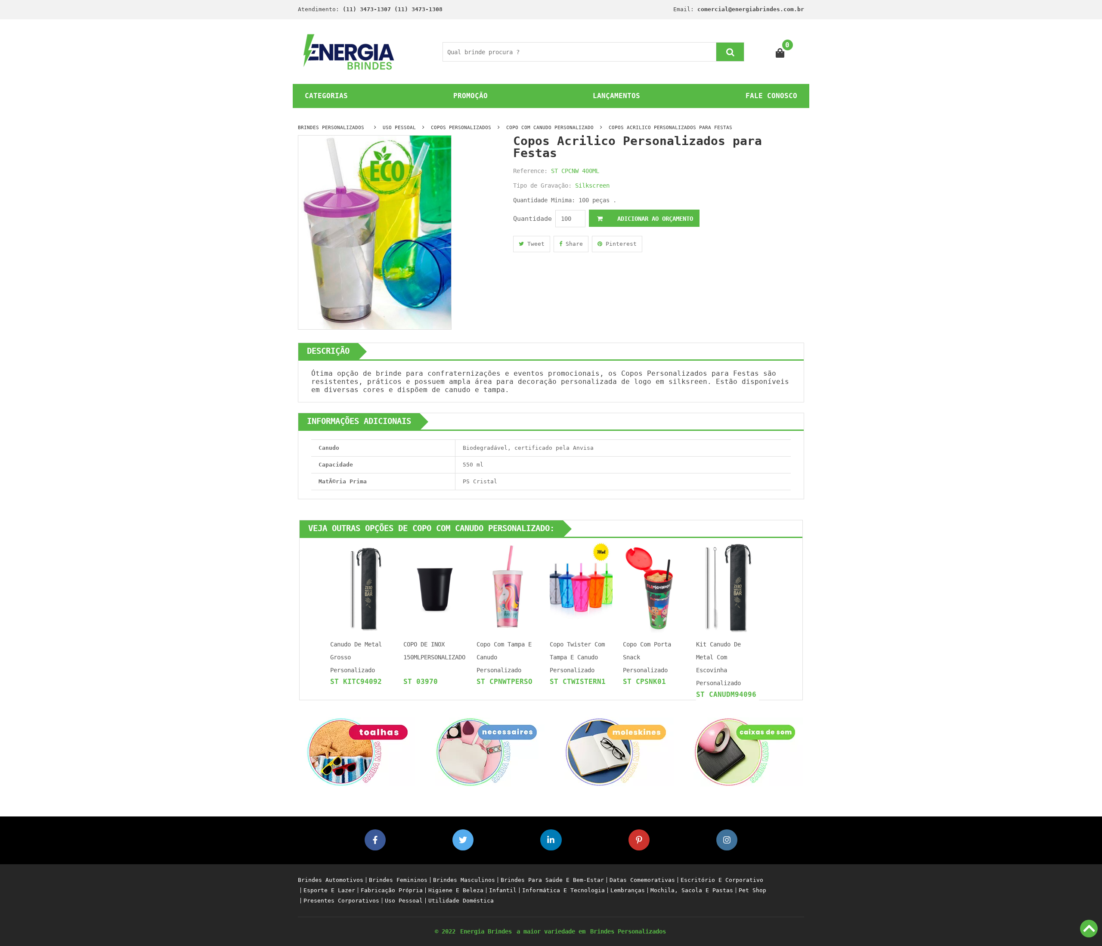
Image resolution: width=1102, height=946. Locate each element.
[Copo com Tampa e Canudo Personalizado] (508, 587)
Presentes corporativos (341, 900)
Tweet (534, 244)
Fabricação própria (392, 890)
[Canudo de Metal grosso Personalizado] (361, 587)
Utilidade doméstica (461, 900)
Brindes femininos (398, 880)
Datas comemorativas (642, 880)
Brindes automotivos (330, 880)
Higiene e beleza (455, 890)
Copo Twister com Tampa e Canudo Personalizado (577, 657)
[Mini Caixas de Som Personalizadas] (745, 751)
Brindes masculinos (464, 880)
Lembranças (627, 890)
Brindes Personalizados (628, 931)
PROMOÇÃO (470, 96)
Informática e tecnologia (563, 890)
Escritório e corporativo (722, 880)
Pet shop (752, 890)
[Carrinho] (780, 52)
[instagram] (726, 839)
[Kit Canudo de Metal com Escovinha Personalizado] (727, 587)
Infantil (503, 890)
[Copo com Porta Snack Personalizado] (654, 587)
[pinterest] (639, 839)
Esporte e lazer (329, 890)
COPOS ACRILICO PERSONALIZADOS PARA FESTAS (670, 127)
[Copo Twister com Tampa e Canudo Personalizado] (581, 587)
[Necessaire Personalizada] (486, 751)
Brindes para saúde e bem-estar (552, 880)
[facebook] (375, 839)
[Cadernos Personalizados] (615, 751)
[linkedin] (550, 839)
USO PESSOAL (399, 127)
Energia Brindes (486, 931)
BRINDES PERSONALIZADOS (331, 127)
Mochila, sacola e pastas (691, 890)
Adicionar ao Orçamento (653, 218)
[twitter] (463, 839)
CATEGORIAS (326, 96)
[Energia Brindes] (349, 51)
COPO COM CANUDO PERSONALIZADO (550, 127)
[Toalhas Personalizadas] (357, 751)
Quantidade (532, 219)
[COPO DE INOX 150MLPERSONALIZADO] (434, 587)
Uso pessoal (404, 900)
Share (572, 244)
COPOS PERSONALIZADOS (461, 127)
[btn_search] (730, 52)
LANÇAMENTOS (616, 96)
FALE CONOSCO (771, 96)
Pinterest (619, 244)
